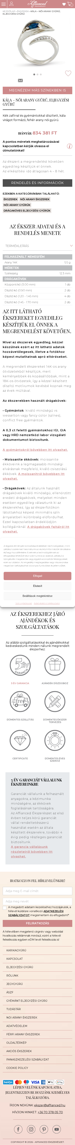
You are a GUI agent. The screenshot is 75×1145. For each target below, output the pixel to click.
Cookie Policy (17, 1068)
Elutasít (37, 585)
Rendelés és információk (37, 183)
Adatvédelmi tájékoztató (47, 603)
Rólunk (12, 975)
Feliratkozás (37, 923)
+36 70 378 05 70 (50, 1112)
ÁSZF (9, 992)
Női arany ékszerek (35, 199)
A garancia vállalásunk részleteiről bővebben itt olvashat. (32, 851)
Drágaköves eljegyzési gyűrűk (27, 210)
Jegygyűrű (14, 984)
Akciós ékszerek (19, 1051)
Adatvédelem (16, 1026)
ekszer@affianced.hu (49, 1105)
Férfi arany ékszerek (23, 1034)
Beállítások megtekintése (37, 595)
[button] (34, 74)
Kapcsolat (14, 958)
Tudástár (13, 1009)
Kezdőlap (9, 11)
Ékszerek (23, 11)
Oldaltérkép (16, 1042)
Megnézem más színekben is (37, 90)
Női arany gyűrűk (17, 205)
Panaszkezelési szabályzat (27, 1059)
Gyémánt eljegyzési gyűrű (26, 1000)
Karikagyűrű (16, 950)
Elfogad (37, 575)
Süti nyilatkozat (23, 603)
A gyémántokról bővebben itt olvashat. (35, 450)
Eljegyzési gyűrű (19, 967)
